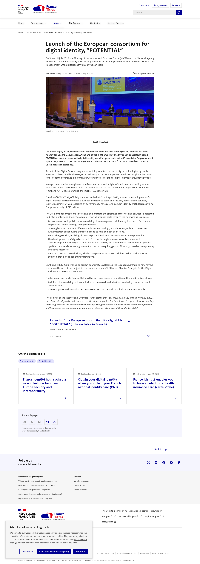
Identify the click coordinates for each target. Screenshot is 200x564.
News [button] (56, 23)
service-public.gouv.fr (129, 516)
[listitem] (148, 462)
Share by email (47, 422)
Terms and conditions (105, 553)
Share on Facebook (24, 422)
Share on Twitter (32, 422)
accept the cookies (34, 428)
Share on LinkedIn (39, 422)
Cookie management (160, 553)
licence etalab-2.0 (125, 560)
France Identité (27, 361)
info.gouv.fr (107, 516)
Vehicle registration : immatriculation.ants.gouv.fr (37, 481)
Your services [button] (37, 23)
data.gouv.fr (107, 522)
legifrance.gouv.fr (153, 516)
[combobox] (121, 12)
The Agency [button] (74, 23)
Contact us (95, 23)
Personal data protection (127, 553)
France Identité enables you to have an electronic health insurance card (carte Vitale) (153, 383)
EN (176, 5)
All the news (31, 32)
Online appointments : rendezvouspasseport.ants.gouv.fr (40, 494)
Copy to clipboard (55, 422)
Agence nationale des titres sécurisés (142, 511)
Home (21, 23)
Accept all (80, 551)
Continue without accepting (54, 551)
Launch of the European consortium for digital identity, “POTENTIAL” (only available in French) (90, 322)
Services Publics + (115, 23)
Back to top (160, 449)
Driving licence (79, 485)
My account (162, 5)
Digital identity (46, 361)
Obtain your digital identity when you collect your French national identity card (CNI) (99, 383)
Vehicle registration (81, 481)
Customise (27, 551)
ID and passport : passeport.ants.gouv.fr (34, 490)
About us (145, 5)
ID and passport (80, 490)
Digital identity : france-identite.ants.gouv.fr (35, 498)
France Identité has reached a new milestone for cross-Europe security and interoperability (44, 385)
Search (179, 12)
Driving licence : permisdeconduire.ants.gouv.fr (36, 485)
